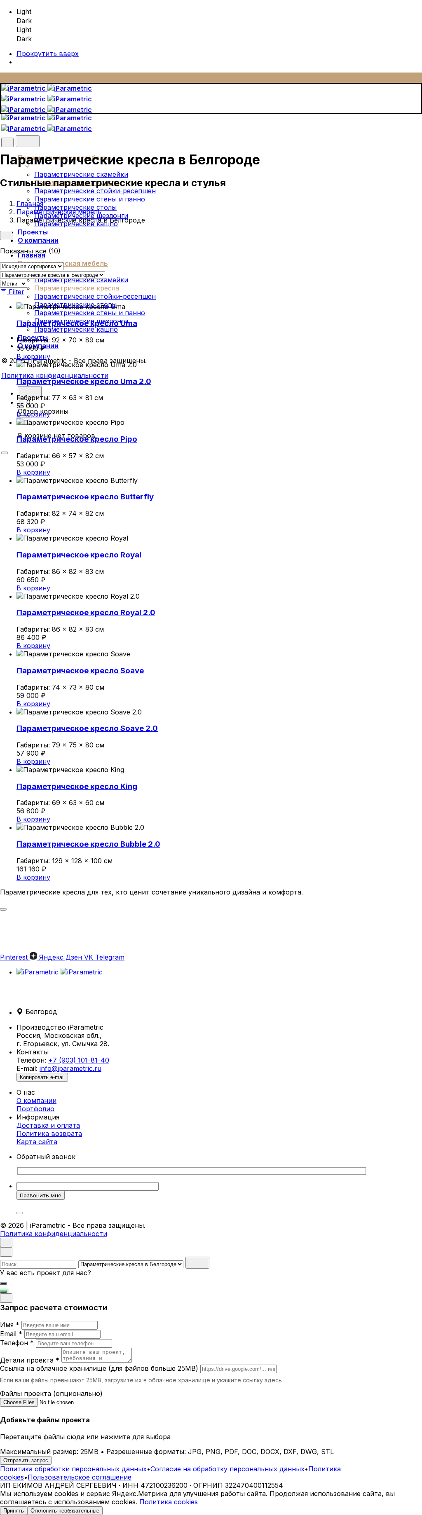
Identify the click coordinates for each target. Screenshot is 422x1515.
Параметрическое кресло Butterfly (85, 496)
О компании (36, 1100)
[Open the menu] (4, 453)
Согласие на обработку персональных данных (227, 1469)
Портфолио (35, 1109)
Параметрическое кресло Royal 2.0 (85, 612)
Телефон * (17, 1343)
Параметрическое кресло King (76, 786)
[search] (197, 1263)
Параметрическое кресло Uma (76, 323)
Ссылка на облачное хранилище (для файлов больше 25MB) (99, 1368)
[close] (7, 142)
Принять (13, 1511)
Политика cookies (168, 1502)
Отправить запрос (25, 1460)
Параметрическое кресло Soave (80, 670)
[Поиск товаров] (28, 141)
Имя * (9, 1325)
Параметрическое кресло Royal (78, 555)
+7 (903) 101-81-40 (78, 1060)
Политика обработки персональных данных (73, 1469)
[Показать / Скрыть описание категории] (3, 909)
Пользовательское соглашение (79, 1477)
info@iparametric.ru (70, 1068)
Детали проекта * (29, 1360)
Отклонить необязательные (64, 1511)
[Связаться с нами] (3, 1291)
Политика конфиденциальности (54, 375)
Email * (11, 1334)
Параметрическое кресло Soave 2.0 (87, 728)
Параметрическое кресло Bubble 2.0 (88, 844)
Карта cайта (36, 1142)
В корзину (33, 356)
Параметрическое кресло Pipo (76, 439)
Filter (16, 292)
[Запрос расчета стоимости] (3, 1283)
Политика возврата (49, 1133)
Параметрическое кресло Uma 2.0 (83, 381)
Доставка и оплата (48, 1125)
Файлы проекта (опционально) (51, 1393)
